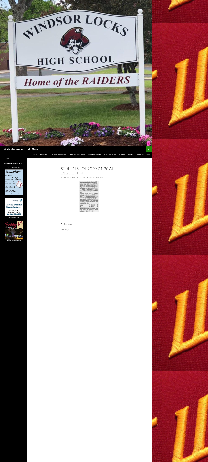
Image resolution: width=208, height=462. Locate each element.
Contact (140, 155)
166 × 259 (82, 178)
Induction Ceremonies (58, 155)
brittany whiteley (95, 178)
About (130, 155)
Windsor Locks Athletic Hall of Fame (21, 149)
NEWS (35, 155)
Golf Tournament (94, 155)
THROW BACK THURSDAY (77, 155)
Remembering (15, 167)
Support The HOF (110, 155)
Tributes (122, 155)
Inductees (43, 155)
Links (148, 155)
